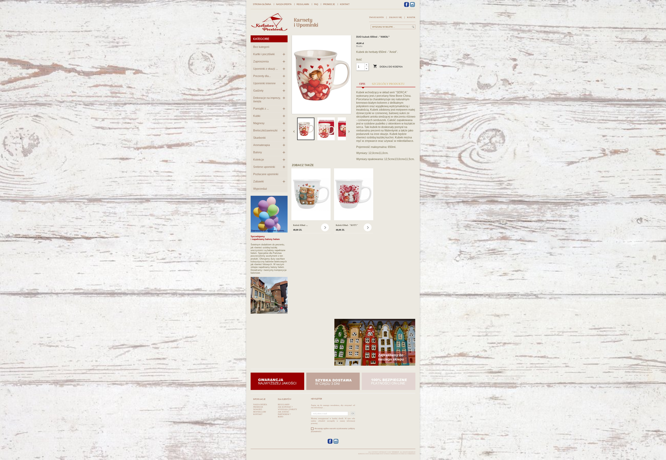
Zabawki (258, 181)
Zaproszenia (261, 61)
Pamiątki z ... (261, 108)
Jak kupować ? (285, 407)
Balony (257, 152)
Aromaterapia (261, 145)
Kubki (256, 115)
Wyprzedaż (260, 188)
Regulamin (303, 4)
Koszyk (411, 17)
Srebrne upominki (264, 166)
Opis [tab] (362, 83)
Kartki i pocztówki (264, 54)
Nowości (257, 409)
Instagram (412, 4)
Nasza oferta (284, 4)
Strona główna (262, 4)
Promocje (329, 4)
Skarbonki (259, 137)
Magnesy (258, 123)
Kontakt (344, 4)
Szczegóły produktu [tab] (388, 83)
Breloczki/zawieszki (265, 130)
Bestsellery (259, 412)
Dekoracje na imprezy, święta (267, 99)
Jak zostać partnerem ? (284, 413)
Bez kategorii (261, 46)
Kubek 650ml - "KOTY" (347, 225)
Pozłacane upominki (265, 174)
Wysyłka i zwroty (287, 409)
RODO (280, 417)
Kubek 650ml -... (300, 225)
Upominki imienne (264, 83)
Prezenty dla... (262, 76)
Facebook (406, 4)
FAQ (316, 4)
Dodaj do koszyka (388, 66)
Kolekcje (258, 159)
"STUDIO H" (395, 452)
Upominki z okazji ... (265, 68)
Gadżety (258, 90)
